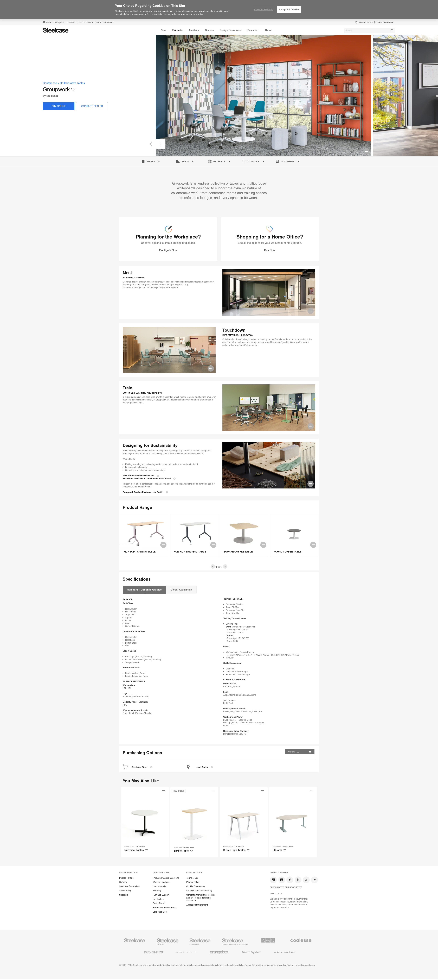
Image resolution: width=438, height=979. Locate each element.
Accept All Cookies (289, 9)
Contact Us (294, 752)
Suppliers (123, 894)
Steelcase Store (140, 767)
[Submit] (392, 30)
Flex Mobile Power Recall (165, 907)
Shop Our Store (104, 22)
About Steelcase (128, 872)
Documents (287, 161)
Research (252, 30)
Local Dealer (202, 767)
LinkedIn (281, 879)
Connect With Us (279, 872)
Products (177, 30)
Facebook (289, 879)
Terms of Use (192, 877)
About (268, 30)
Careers (123, 882)
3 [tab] (221, 567)
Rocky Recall (159, 903)
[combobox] (369, 30)
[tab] (213, 566)
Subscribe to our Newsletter (286, 887)
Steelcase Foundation (129, 886)
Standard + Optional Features (144, 589)
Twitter (298, 879)
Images (151, 161)
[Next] (160, 144)
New (163, 30)
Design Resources (230, 30)
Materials (219, 161)
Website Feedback (161, 882)
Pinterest (314, 879)
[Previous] (151, 144)
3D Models (253, 161)
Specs (185, 161)
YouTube (306, 879)
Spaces (209, 30)
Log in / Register (385, 22)
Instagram (273, 879)
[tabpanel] (263, 95)
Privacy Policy (192, 882)
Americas (55, 22)
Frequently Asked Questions (166, 877)
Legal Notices (194, 872)
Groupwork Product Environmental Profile (143, 492)
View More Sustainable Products (138, 475)
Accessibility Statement (197, 904)
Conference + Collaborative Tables (64, 83)
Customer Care (161, 872)
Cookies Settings (263, 9)
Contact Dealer (92, 106)
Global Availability (181, 589)
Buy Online (58, 106)
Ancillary (194, 30)
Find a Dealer (86, 22)
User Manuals (159, 886)
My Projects (365, 22)
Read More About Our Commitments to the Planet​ (147, 478)
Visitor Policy (125, 890)
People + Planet (126, 877)
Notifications (158, 899)
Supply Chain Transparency (199, 890)
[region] (219, 10)
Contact (71, 22)
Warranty (157, 890)
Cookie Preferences (195, 886)
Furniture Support (161, 894)
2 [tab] (219, 567)
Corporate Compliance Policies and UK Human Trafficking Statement (200, 897)
